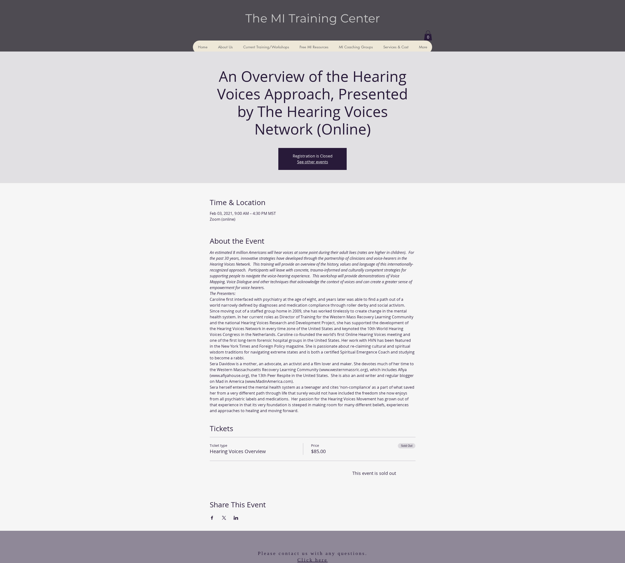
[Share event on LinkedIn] (236, 518)
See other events (312, 162)
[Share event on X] (224, 518)
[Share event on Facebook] (212, 518)
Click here (312, 560)
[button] (428, 36)
